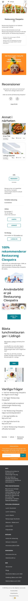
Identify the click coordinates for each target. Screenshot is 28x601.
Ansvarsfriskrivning (14, 595)
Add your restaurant (11, 542)
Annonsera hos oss (11, 554)
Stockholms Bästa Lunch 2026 (14, 574)
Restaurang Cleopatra (20, 437)
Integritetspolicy (15, 458)
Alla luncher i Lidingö (10, 341)
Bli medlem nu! (18, 235)
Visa (14, 363)
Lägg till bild (14, 104)
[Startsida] (3, 2)
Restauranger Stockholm (13, 519)
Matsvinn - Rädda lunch (12, 522)
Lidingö (14, 225)
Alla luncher (9, 567)
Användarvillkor (14, 590)
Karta (14, 219)
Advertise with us (10, 558)
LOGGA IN (14, 239)
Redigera (14, 178)
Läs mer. (10, 38)
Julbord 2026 (9, 526)
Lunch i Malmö (10, 515)
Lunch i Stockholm (11, 508)
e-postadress (8, 202)
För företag (14, 182)
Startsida (4, 437)
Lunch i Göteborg (10, 512)
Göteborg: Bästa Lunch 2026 (14, 577)
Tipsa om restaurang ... (11, 500)
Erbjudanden (9, 529)
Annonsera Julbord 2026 (12, 545)
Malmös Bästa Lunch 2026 (13, 581)
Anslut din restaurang (12, 538)
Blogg (7, 570)
